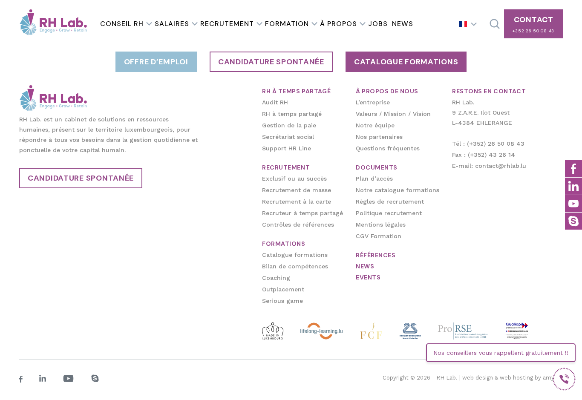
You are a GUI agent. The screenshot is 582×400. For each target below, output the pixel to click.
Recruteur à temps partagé (302, 213)
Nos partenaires (379, 136)
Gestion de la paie (289, 125)
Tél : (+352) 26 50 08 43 (488, 143)
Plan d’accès (374, 178)
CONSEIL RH (122, 23)
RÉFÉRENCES (376, 255)
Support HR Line (286, 148)
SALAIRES (172, 23)
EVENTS (368, 277)
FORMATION (287, 23)
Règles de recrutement (390, 201)
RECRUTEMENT (227, 23)
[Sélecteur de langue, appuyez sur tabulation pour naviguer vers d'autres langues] (468, 24)
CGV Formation (378, 236)
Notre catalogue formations (397, 190)
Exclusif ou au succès (294, 178)
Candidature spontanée (271, 62)
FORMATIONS (283, 243)
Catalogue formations (406, 62)
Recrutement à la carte (296, 201)
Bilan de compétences (295, 266)
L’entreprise (373, 102)
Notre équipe (375, 125)
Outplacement (283, 289)
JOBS (378, 23)
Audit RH (275, 102)
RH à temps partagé (292, 113)
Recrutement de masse (296, 190)
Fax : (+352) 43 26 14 (483, 154)
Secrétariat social (288, 136)
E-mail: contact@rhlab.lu (489, 165)
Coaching (276, 277)
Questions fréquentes (388, 148)
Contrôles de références (298, 224)
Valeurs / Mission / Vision (393, 113)
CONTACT (533, 24)
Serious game (282, 300)
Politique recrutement (389, 213)
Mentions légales (381, 224)
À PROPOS (338, 23)
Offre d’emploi (156, 62)
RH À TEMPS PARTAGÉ (296, 91)
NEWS (402, 23)
